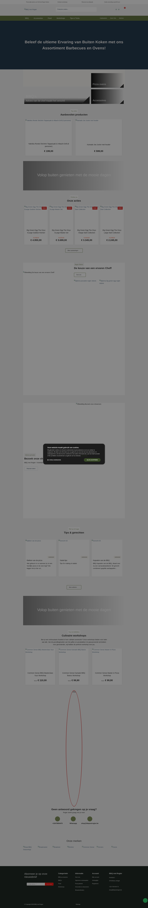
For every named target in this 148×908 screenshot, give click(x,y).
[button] (54, 460)
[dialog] (74, 454)
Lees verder (84, 455)
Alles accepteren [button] (92, 460)
